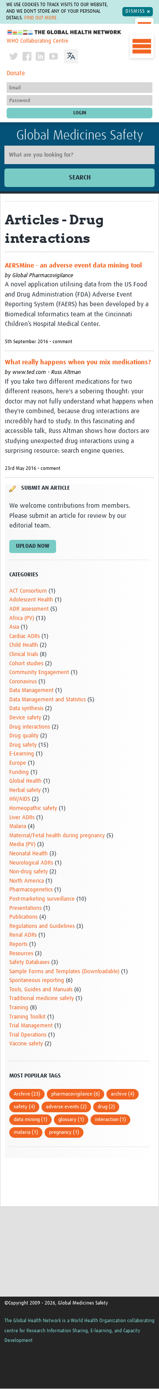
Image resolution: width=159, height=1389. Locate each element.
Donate (16, 73)
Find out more (40, 18)
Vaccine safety (26, 1044)
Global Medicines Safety (79, 135)
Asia (14, 627)
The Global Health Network (64, 32)
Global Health (25, 781)
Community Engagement (39, 672)
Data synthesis (26, 708)
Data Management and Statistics (47, 700)
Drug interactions (29, 727)
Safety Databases (29, 962)
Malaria (17, 826)
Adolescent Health (31, 600)
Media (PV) (22, 844)
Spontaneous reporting (36, 980)
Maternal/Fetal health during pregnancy (57, 836)
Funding (19, 772)
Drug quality (23, 736)
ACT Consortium (28, 591)
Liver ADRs (21, 818)
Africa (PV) (21, 618)
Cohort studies (26, 664)
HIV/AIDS (19, 799)
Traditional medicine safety (41, 998)
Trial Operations (27, 1035)
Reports (18, 944)
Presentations (25, 908)
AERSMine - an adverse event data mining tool (73, 265)
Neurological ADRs (31, 863)
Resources (21, 954)
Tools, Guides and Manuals (40, 990)
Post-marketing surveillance (42, 899)
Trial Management (31, 1026)
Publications (23, 917)
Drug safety (23, 745)
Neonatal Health (28, 854)
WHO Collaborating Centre (37, 41)
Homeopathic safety (33, 808)
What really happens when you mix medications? (78, 362)
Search (80, 177)
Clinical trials (23, 654)
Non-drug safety (28, 872)
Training (18, 1008)
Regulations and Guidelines (42, 926)
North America (26, 881)
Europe (17, 763)
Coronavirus (23, 682)
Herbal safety (25, 790)
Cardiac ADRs (24, 636)
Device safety (25, 718)
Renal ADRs (23, 935)
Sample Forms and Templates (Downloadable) (64, 972)
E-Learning (21, 754)
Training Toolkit (27, 1017)
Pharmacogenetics (31, 890)
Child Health (23, 645)
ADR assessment (29, 609)
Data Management (31, 690)
